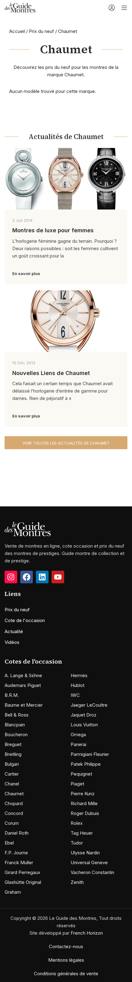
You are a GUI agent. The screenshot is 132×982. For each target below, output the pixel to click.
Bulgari (12, 764)
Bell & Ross (17, 715)
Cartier (12, 774)
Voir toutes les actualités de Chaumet (66, 443)
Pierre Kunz (83, 793)
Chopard (14, 803)
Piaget (77, 784)
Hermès (79, 675)
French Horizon (87, 933)
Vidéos (12, 642)
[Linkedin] (42, 577)
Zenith (77, 882)
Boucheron (16, 734)
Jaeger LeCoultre (89, 705)
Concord (14, 813)
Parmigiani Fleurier (90, 754)
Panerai (78, 744)
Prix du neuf (41, 31)
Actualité (14, 631)
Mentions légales (66, 960)
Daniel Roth (17, 833)
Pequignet (81, 774)
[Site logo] (20, 7)
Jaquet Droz (83, 715)
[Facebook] (26, 577)
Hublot (77, 685)
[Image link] (28, 529)
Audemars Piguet (23, 685)
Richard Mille (84, 803)
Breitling (13, 754)
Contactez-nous (66, 946)
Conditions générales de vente (66, 973)
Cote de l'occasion (25, 620)
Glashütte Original (23, 882)
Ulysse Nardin (85, 853)
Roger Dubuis (85, 813)
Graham (13, 892)
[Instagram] (11, 577)
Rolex (77, 823)
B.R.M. (12, 695)
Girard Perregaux (22, 872)
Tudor (77, 843)
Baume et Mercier (24, 705)
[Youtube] (58, 577)
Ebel (9, 843)
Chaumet (14, 793)
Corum (12, 823)
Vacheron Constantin (92, 872)
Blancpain (15, 725)
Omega (78, 734)
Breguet (13, 744)
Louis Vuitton (84, 725)
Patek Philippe (86, 764)
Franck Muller (19, 862)
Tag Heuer (82, 833)
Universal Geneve (89, 862)
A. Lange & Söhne (23, 675)
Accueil (17, 31)
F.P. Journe (16, 853)
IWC (75, 695)
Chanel (12, 784)
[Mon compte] (111, 8)
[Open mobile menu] (124, 8)
